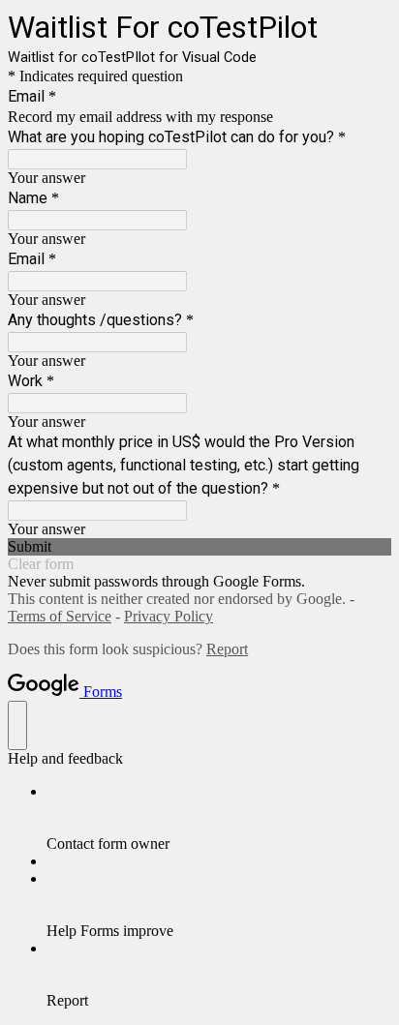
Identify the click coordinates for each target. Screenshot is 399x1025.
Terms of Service (59, 616)
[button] (199, 547)
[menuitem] (218, 818)
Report (227, 649)
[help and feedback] (17, 725)
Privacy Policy (168, 616)
